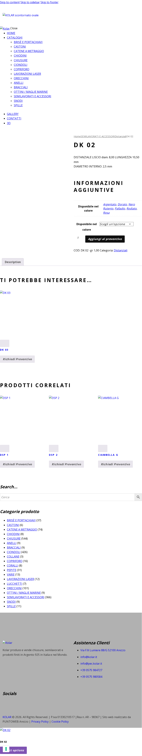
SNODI (11, 602)
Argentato (109, 204)
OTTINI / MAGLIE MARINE (24, 593)
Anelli (11, 543)
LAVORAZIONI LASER (20, 579)
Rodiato (131, 208)
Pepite (11, 570)
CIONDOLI (13, 552)
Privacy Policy (40, 721)
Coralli (12, 565)
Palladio (120, 208)
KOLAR (7, 717)
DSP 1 (4, 454)
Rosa (106, 213)
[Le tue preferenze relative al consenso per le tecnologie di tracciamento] (6, 749)
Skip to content (10, 2)
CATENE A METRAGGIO (22, 529)
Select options (13, 750)
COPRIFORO (14, 561)
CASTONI (13, 525)
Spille (11, 606)
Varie (11, 574)
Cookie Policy (60, 721)
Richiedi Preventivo (17, 359)
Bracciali (14, 547)
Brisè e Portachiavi (21, 520)
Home (77, 136)
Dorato (122, 204)
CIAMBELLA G (108, 454)
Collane (13, 556)
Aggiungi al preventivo (105, 239)
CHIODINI (13, 534)
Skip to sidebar (30, 2)
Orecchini (14, 588)
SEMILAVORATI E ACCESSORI (98, 136)
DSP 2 (53, 454)
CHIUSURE (14, 538)
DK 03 (4, 349)
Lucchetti (14, 584)
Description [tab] (13, 262)
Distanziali (120, 136)
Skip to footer (49, 2)
